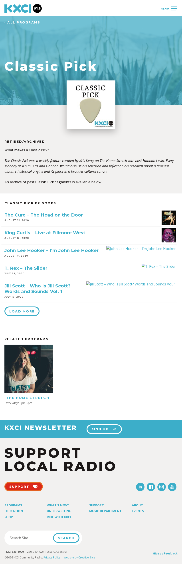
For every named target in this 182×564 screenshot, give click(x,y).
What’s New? (58, 505)
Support (96, 505)
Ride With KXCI (59, 517)
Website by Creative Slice (79, 557)
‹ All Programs (22, 22)
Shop (8, 517)
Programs (13, 505)
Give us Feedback (165, 553)
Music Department (105, 511)
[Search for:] (30, 537)
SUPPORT (19, 487)
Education (13, 511)
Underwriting (59, 511)
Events (138, 511)
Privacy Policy (52, 557)
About (137, 505)
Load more (22, 311)
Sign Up (100, 429)
